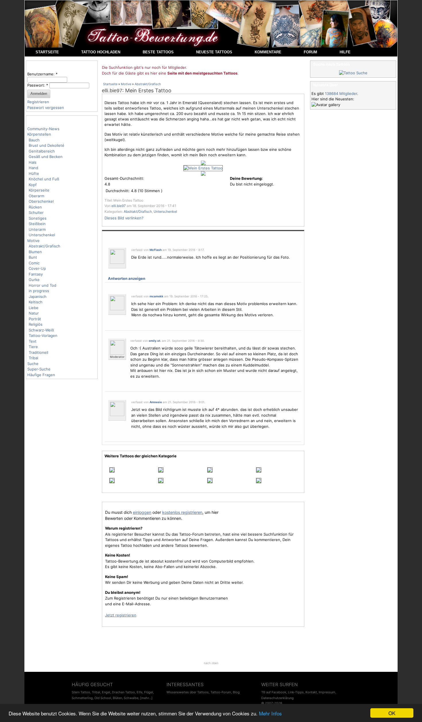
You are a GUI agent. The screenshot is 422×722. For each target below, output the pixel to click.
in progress (39, 290)
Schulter (36, 212)
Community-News (43, 128)
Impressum (327, 692)
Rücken (35, 207)
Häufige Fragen (41, 374)
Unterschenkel (42, 235)
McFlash (156, 249)
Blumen (35, 251)
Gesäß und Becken (46, 156)
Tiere (33, 346)
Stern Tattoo (81, 692)
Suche (32, 363)
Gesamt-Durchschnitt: (124, 178)
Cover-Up (37, 268)
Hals (32, 162)
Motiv (117, 134)
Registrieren (38, 101)
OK (391, 713)
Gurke (34, 279)
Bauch (34, 140)
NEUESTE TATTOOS (214, 52)
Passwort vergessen (45, 107)
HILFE (345, 52)
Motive (33, 240)
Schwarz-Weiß (41, 330)
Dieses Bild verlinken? (124, 218)
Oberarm (36, 196)
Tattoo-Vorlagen (43, 335)
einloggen (142, 512)
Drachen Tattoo (123, 692)
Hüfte (34, 173)
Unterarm (37, 229)
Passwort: (37, 85)
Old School (102, 698)
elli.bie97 (112, 90)
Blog (236, 692)
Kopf (33, 184)
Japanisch (38, 296)
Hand (33, 167)
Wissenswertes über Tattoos (188, 692)
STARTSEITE (47, 52)
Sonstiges (38, 218)
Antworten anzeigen (126, 278)
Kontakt (311, 692)
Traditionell (38, 352)
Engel (106, 692)
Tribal (33, 358)
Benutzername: (42, 74)
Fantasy (36, 274)
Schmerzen (176, 119)
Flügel (148, 692)
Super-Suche (39, 369)
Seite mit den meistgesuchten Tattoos (202, 73)
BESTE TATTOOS (158, 52)
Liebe (33, 307)
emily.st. (155, 340)
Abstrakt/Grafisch (44, 246)
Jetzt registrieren (120, 615)
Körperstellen (39, 134)
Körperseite (39, 190)
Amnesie (156, 402)
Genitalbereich (42, 151)
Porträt (35, 319)
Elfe (139, 692)
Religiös (35, 324)
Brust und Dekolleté (46, 145)
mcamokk (156, 296)
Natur (34, 313)
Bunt (33, 257)
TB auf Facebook (273, 692)
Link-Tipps (296, 692)
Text (32, 341)
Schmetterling (82, 698)
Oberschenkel (41, 201)
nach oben (211, 663)
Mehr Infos (270, 713)
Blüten (117, 698)
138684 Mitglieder (341, 93)
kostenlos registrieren (182, 512)
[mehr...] (146, 698)
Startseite (110, 84)
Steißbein (37, 223)
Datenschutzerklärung (277, 698)
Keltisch (35, 302)
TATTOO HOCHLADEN (100, 52)
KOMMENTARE (268, 52)
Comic (34, 263)
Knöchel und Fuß (44, 179)
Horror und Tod (42, 285)
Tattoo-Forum (220, 692)
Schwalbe (131, 698)
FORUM (310, 52)
